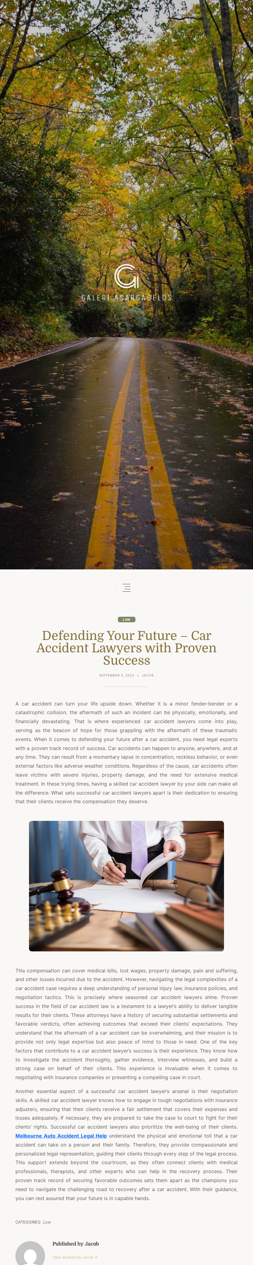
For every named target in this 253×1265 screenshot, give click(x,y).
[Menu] (126, 588)
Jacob (148, 675)
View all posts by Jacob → (74, 1257)
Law (127, 619)
